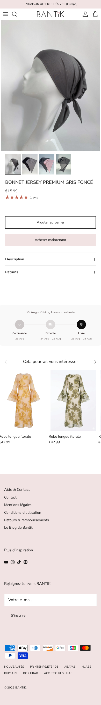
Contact (10, 497)
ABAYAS (70, 667)
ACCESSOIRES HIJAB (58, 673)
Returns (11, 272)
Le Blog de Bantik (18, 527)
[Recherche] (17, 14)
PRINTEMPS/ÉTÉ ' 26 (44, 667)
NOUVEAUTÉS (14, 667)
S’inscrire (18, 615)
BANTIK (20, 688)
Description (14, 259)
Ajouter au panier (50, 222)
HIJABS (86, 667)
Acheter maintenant (50, 239)
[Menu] (5, 14)
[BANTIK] (50, 14)
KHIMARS (10, 673)
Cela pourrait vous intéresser (50, 362)
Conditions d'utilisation (22, 512)
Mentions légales (18, 504)
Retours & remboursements (26, 520)
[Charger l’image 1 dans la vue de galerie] (50, 85)
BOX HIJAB (30, 673)
